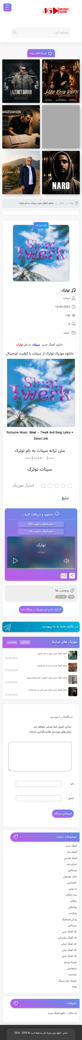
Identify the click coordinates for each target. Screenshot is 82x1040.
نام (71, 784)
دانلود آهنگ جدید (52, 345)
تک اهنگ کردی (69, 956)
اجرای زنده (72, 864)
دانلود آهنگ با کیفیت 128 (41, 531)
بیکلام (74, 901)
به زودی (73, 889)
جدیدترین (25, 642)
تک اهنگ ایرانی (69, 944)
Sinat (32, 432)
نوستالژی (72, 870)
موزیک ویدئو (70, 962)
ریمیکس (72, 926)
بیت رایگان (71, 895)
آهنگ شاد (72, 852)
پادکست (73, 913)
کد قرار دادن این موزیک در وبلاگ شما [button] (41, 610)
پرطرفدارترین (12, 642)
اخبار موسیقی (70, 877)
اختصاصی (72, 883)
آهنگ (61, 203)
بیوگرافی (72, 907)
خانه (71, 203)
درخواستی (72, 969)
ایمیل (70, 798)
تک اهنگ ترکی (69, 950)
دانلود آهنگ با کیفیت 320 (41, 524)
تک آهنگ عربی (69, 932)
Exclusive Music (17, 432)
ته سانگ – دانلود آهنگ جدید (62, 1013)
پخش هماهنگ (69, 920)
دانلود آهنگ (61, 596)
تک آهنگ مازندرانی (67, 938)
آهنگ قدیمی (70, 858)
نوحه (74, 987)
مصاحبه (73, 975)
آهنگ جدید (71, 846)
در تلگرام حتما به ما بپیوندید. (59, 626)
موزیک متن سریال (67, 981)
